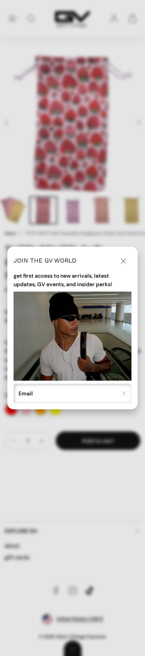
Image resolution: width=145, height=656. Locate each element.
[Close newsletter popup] (123, 261)
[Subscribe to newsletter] (124, 394)
